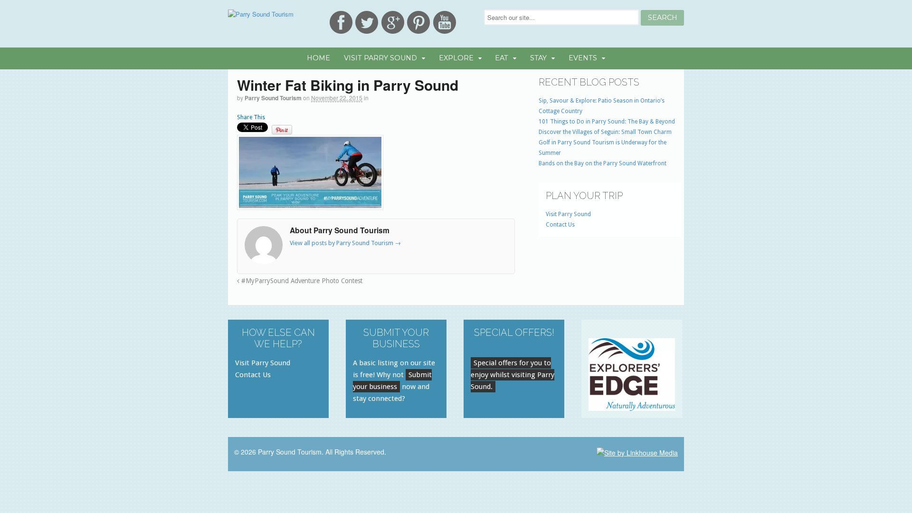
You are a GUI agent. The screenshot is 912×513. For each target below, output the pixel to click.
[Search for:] (562, 17)
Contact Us (560, 224)
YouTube (444, 22)
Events (583, 58)
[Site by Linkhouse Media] (637, 451)
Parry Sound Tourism (273, 98)
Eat (501, 58)
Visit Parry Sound (380, 58)
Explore (456, 58)
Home (318, 58)
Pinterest (418, 22)
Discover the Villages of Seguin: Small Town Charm (605, 132)
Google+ (392, 22)
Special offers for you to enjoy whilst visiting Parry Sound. (512, 375)
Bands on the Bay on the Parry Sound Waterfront (602, 163)
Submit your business (392, 380)
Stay (538, 58)
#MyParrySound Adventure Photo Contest (300, 281)
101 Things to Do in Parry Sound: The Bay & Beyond (607, 121)
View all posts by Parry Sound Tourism (345, 243)
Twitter (366, 22)
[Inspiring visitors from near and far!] (261, 14)
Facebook (341, 22)
